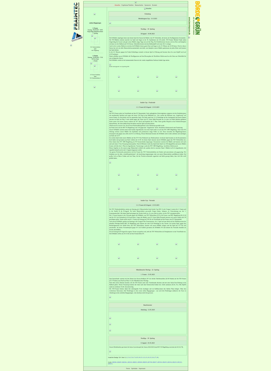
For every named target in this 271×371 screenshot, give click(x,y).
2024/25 (119, 362)
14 (148, 357)
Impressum (142, 368)
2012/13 (174, 362)
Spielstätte (134, 368)
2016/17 (155, 362)
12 (144, 357)
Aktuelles (117, 5)
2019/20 (140, 362)
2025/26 (114, 362)
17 (155, 357)
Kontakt (154, 5)
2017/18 (150, 362)
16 (153, 357)
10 (139, 357)
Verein (128, 368)
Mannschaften (139, 5)
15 (150, 357)
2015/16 (160, 362)
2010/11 (110, 364)
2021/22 (130, 362)
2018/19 (145, 362)
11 (141, 357)
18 (157, 357)
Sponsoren (147, 5)
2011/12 (179, 362)
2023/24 (124, 362)
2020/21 (135, 362)
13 (146, 357)
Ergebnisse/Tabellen (127, 5)
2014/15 (164, 362)
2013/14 (169, 362)
